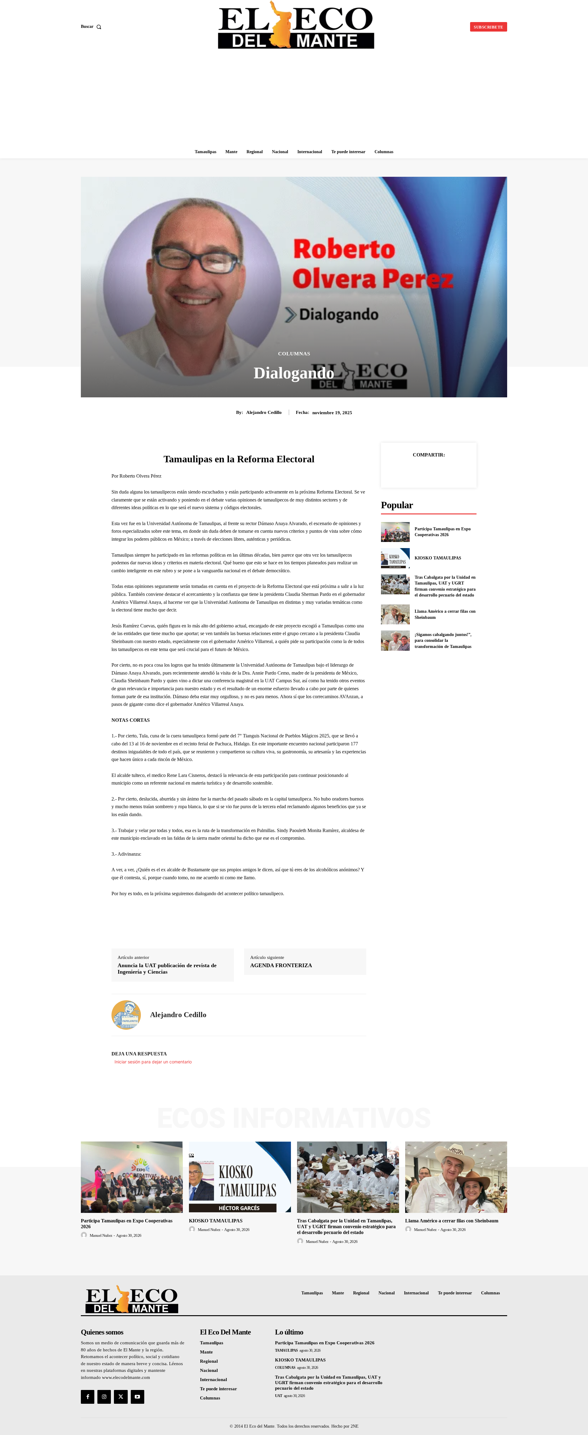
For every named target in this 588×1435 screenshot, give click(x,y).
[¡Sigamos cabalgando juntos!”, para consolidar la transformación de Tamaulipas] (395, 640)
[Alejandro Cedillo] (126, 1015)
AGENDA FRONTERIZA (281, 965)
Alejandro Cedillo (264, 412)
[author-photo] (85, 1235)
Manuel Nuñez (101, 1235)
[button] (92, 26)
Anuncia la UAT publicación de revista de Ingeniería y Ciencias (167, 968)
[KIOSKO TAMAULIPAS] (395, 558)
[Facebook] (407, 470)
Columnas (294, 353)
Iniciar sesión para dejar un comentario (153, 1061)
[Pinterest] (436, 470)
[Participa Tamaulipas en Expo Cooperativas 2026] (395, 532)
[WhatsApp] (450, 470)
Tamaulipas (286, 1350)
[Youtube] (137, 1396)
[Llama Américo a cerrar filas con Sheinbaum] (395, 614)
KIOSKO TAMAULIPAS (438, 558)
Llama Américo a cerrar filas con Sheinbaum (451, 1220)
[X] (422, 470)
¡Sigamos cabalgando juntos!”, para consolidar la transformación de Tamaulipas (443, 640)
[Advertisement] (294, 99)
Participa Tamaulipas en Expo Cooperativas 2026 (325, 1342)
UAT (278, 1396)
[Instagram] (104, 1396)
